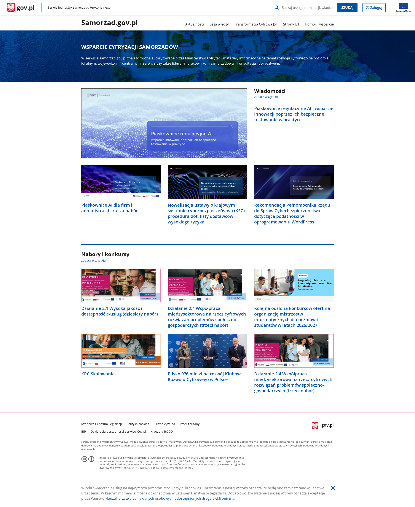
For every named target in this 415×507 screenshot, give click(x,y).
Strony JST (291, 24)
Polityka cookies (138, 424)
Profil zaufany (190, 424)
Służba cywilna (164, 424)
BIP (83, 431)
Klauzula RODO (162, 431)
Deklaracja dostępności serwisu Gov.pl (118, 431)
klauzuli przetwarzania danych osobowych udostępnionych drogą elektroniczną (169, 498)
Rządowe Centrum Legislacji (101, 424)
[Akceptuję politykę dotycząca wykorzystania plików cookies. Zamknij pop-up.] (333, 488)
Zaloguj (378, 8)
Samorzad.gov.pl (109, 22)
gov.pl (327, 427)
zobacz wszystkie (266, 97)
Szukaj (347, 7)
